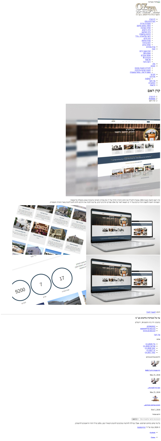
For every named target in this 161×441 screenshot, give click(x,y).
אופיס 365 (147, 53)
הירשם (135, 419)
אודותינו (152, 76)
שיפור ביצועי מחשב (144, 26)
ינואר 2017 (150, 352)
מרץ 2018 (150, 344)
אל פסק (148, 59)
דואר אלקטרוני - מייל (143, 36)
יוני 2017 (151, 350)
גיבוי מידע (147, 38)
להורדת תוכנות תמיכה (143, 68)
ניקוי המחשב (146, 32)
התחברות (152, 83)
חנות (153, 49)
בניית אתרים (150, 47)
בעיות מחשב (146, 40)
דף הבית (152, 19)
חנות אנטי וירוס (145, 51)
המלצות (148, 79)
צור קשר (152, 81)
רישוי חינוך (147, 62)
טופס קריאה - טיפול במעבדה (140, 72)
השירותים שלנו (150, 21)
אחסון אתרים (146, 55)
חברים (153, 74)
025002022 (151, 326)
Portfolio (152, 99)
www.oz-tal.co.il (149, 331)
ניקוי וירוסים (146, 30)
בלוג (154, 64)
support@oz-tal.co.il (147, 328)
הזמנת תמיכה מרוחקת (143, 70)
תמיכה (153, 66)
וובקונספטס (141, 427)
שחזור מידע (146, 45)
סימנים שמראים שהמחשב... (152, 405)
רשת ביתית (146, 42)
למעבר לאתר (151, 312)
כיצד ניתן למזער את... (154, 388)
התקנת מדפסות (145, 34)
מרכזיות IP (147, 57)
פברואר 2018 (149, 346)
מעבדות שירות (145, 23)
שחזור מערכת (146, 28)
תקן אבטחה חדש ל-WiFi (152, 370)
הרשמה (152, 85)
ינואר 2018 (150, 348)
